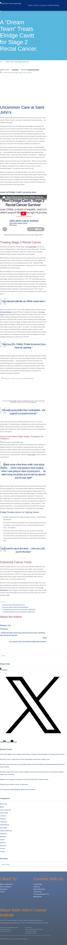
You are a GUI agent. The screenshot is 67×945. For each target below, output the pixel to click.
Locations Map (38, 884)
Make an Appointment (6, 884)
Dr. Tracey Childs (31, 247)
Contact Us (37, 886)
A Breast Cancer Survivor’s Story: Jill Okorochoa (14, 784)
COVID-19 (3, 816)
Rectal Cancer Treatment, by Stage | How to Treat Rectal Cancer (15, 607)
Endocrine (3, 819)
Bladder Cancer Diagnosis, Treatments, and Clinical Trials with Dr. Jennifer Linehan (24, 779)
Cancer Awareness (5, 810)
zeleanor (15, 69)
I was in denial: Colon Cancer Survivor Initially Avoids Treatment (27, 641)
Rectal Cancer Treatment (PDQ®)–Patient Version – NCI (13, 604)
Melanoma (3, 836)
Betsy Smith (31, 454)
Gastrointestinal (33, 69)
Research (3, 842)
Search (65, 62)
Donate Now (3, 889)
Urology (2, 851)
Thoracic (2, 848)
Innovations (3, 833)
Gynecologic (3, 827)
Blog (1, 61)
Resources (3, 845)
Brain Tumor (3, 804)
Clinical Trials (4, 813)
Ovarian (2, 839)
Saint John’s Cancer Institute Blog (43, 5)
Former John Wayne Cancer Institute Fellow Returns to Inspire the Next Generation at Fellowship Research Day (32, 754)
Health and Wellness (6, 830)
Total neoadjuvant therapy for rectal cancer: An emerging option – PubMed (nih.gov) (19, 609)
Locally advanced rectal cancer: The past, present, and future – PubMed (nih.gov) (18, 611)
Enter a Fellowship (5, 886)
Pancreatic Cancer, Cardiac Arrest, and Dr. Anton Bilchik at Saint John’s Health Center (25, 759)
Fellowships (3, 822)
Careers (2, 891)
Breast (2, 807)
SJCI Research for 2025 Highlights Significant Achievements (17, 789)
